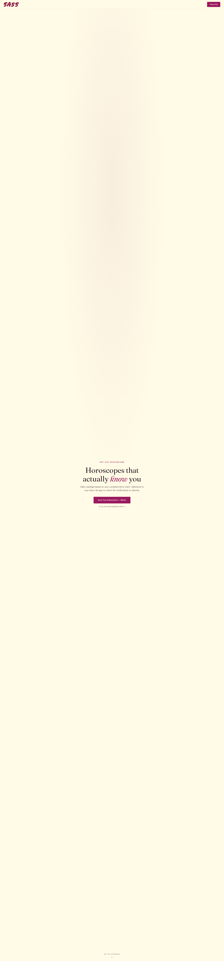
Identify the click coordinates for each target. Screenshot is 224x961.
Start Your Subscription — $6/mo (112, 500)
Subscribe (214, 4)
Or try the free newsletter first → (112, 507)
